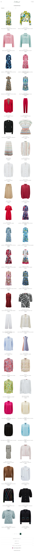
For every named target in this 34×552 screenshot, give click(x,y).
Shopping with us (17, 538)
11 (18, 533)
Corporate (17, 543)
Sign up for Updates (16, 545)
